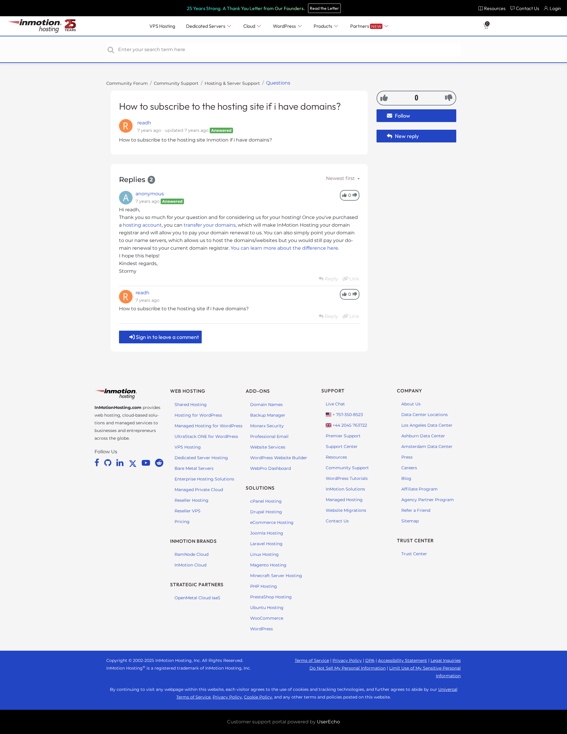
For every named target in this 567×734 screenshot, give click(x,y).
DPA (369, 660)
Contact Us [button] (527, 8)
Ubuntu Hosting (267, 607)
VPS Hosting (188, 447)
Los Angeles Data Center (426, 425)
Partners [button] (365, 26)
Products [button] (323, 26)
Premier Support (343, 436)
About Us (411, 404)
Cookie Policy (258, 697)
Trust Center (414, 553)
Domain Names (266, 404)
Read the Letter (324, 8)
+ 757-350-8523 (347, 414)
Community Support (176, 83)
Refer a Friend (415, 510)
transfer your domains (210, 225)
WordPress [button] (285, 26)
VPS (162, 26)
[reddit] (159, 463)
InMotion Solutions (345, 489)
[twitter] (134, 463)
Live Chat (335, 404)
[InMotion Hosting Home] (33, 26)
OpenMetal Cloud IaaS (197, 597)
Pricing (182, 521)
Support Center (342, 446)
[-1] (448, 97)
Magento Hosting (268, 565)
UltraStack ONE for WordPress (206, 436)
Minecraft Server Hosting (276, 575)
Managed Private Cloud (199, 489)
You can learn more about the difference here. (285, 248)
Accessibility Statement (402, 660)
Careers (409, 467)
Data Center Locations (424, 414)
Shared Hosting (191, 404)
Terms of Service (312, 660)
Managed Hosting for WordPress (208, 425)
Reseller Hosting (191, 500)
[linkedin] (121, 463)
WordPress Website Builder (278, 457)
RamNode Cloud (191, 554)
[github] (108, 463)
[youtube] (147, 463)
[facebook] (97, 463)
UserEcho (328, 722)
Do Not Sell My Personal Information (347, 668)
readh (144, 123)
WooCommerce (266, 618)
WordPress (261, 628)
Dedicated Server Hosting (201, 457)
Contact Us (337, 521)
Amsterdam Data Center (426, 446)
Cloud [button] (249, 26)
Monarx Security (267, 425)
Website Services (267, 447)
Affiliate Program (419, 489)
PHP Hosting (263, 586)
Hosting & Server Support (232, 83)
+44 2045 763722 (349, 425)
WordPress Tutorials (347, 478)
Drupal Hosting (266, 511)
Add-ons (258, 391)
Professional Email (269, 436)
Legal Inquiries (446, 660)
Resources (336, 457)
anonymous (150, 194)
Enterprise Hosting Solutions (204, 479)
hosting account (142, 225)
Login (555, 8)
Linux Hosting (264, 554)
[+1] (384, 97)
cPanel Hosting (266, 501)
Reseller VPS (188, 511)
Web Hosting (187, 391)
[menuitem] (492, 8)
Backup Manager (267, 415)
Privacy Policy (347, 660)
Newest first (341, 178)
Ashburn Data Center (423, 436)
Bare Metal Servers (194, 468)
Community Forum (127, 83)
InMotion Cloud (190, 565)
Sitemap (410, 521)
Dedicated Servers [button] (206, 26)
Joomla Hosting (266, 533)
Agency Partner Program (427, 499)
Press (407, 457)
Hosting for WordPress (198, 415)
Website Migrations (346, 510)
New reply (406, 136)
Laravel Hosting (266, 543)
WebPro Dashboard (270, 468)
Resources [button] (495, 8)
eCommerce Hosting (272, 522)
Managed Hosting (344, 499)
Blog (406, 478)
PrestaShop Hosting (271, 597)
